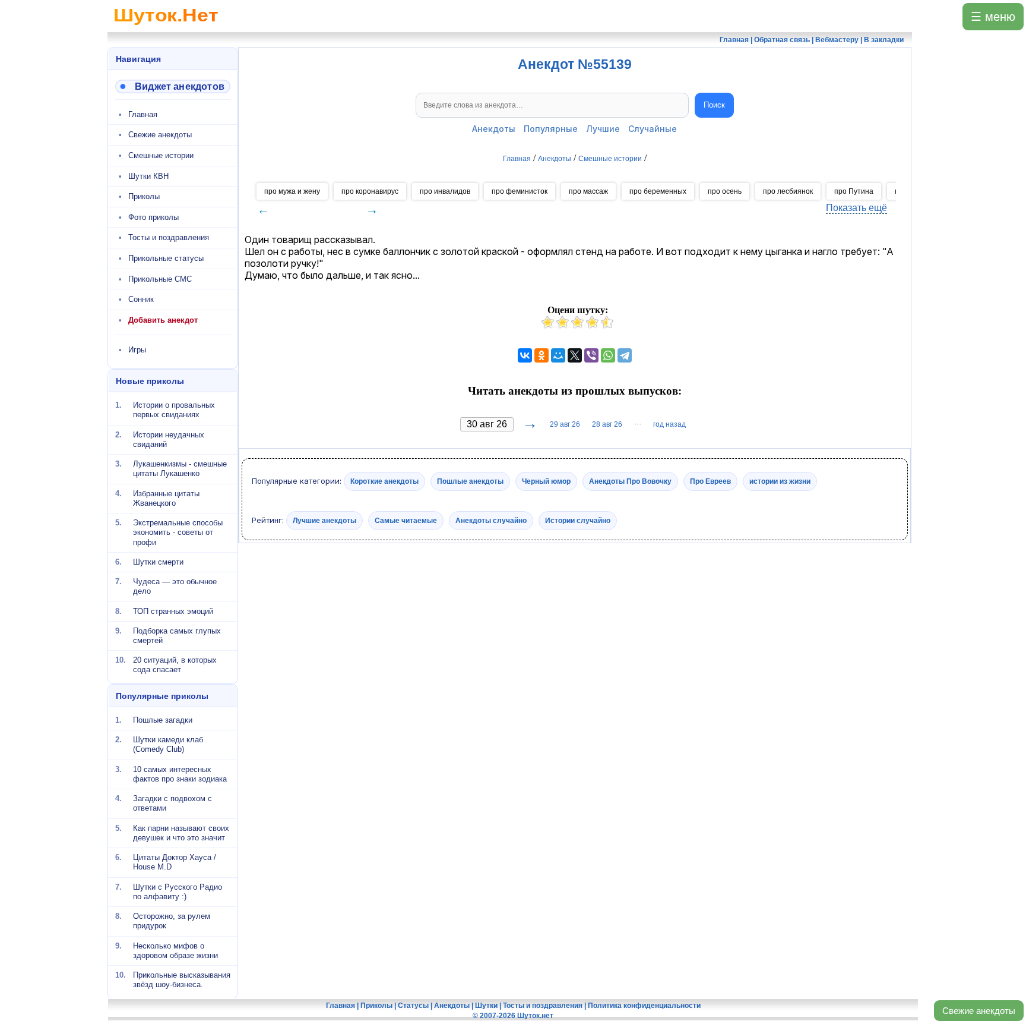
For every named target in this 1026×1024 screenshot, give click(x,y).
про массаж (588, 191)
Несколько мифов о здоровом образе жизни (175, 950)
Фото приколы (153, 217)
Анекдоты (493, 129)
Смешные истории (161, 155)
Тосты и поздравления (168, 237)
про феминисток (519, 191)
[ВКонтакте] (525, 355)
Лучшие (603, 129)
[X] (575, 355)
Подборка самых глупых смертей (177, 635)
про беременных (657, 191)
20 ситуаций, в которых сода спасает (175, 665)
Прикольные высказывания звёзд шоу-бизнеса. (181, 980)
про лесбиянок (788, 191)
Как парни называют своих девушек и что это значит (181, 832)
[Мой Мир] (558, 355)
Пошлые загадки (162, 720)
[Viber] (591, 355)
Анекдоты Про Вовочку (630, 481)
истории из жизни (779, 481)
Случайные (652, 129)
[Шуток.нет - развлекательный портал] (165, 27)
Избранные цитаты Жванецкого (166, 498)
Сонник (141, 299)
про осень (725, 191)
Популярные (551, 129)
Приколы (144, 196)
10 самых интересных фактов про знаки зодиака (180, 773)
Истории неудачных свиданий (168, 439)
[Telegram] (625, 355)
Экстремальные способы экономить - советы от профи (178, 532)
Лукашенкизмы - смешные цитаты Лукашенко (180, 468)
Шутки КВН (148, 176)
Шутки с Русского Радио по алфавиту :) (177, 891)
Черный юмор (546, 481)
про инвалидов (445, 191)
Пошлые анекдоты (470, 481)
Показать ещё (856, 208)
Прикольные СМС (160, 279)
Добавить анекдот (163, 320)
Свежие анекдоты (978, 1011)
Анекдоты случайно (491, 520)
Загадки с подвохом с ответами (172, 803)
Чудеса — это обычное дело (175, 586)
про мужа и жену (292, 191)
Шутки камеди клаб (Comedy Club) (168, 744)
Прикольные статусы (166, 258)
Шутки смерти (158, 561)
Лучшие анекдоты (324, 520)
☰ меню (993, 16)
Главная (142, 114)
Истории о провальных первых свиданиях (174, 410)
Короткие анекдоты (384, 481)
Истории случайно (577, 520)
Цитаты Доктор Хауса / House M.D (174, 862)
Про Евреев (710, 481)
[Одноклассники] (541, 355)
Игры (137, 349)
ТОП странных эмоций (173, 610)
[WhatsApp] (608, 355)
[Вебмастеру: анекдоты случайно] (172, 86)
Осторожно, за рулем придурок (171, 921)
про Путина (853, 191)
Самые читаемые (406, 520)
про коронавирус (369, 191)
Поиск (714, 104)
